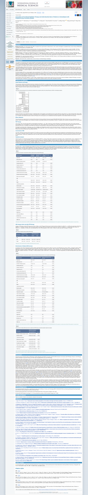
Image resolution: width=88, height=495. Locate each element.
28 (43, 376)
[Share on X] (78, 15)
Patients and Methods (10, 43)
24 (16, 372)
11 (49, 74)
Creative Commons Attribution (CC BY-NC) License (47, 489)
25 (64, 372)
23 (37, 371)
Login (24, 9)
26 (41, 373)
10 (20, 73)
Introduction (10, 42)
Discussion (10, 45)
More (25, 31)
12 (50, 74)
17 (16, 115)
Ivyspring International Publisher (46, 492)
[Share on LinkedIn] (80, 15)
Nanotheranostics (10, 54)
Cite (43, 12)
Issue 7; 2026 (9, 17)
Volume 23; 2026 (9, 22)
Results (10, 44)
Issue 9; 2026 (9, 13)
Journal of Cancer (10, 56)
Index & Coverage (10, 30)
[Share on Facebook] (76, 15)
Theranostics (10, 49)
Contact (28, 9)
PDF (76, 12)
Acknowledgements (10, 46)
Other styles (22, 38)
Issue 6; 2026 (9, 18)
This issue (39, 12)
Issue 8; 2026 (9, 15)
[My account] (81, 9)
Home (7, 9)
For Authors (12, 9)
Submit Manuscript (18, 9)
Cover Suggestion (9, 32)
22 (36, 371)
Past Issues (8, 24)
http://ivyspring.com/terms (62, 489)
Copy (18, 38)
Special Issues (9, 34)
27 (59, 374)
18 (29, 133)
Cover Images (9, 28)
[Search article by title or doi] (13, 36)
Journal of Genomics (10, 58)
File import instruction (33, 41)
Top (10, 41)
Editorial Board (9, 26)
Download (27, 41)
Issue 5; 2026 (9, 20)
